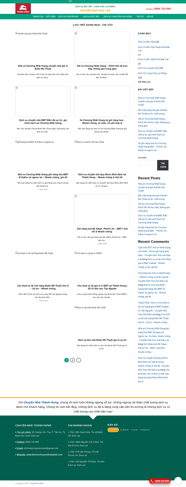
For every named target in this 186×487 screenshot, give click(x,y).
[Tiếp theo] (78, 360)
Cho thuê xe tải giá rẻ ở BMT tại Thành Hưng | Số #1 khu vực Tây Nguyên (102, 287)
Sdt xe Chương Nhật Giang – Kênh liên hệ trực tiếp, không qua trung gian (102, 67)
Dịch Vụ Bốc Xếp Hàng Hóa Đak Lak (154, 49)
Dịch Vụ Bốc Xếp (146, 42)
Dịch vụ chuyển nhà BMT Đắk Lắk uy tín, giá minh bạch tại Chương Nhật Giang (43, 121)
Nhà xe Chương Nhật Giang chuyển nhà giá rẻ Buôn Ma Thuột (43, 67)
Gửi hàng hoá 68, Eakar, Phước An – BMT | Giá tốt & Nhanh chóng (102, 230)
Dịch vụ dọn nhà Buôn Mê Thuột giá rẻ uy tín (102, 340)
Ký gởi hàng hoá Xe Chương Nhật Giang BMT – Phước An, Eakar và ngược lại (152, 146)
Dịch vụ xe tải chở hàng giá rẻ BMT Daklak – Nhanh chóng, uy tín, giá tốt (154, 263)
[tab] (113, 430)
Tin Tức (142, 82)
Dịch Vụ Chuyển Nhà (148, 68)
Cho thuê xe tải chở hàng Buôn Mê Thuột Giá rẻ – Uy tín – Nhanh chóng (43, 287)
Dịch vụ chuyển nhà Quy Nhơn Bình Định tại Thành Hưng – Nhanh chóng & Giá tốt (102, 176)
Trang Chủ (38, 16)
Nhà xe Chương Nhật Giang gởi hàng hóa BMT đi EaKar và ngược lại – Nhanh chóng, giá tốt (43, 176)
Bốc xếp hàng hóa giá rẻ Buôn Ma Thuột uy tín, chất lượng (152, 112)
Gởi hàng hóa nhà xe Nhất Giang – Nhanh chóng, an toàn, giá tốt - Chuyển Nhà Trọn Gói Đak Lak (154, 277)
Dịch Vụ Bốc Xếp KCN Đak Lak (153, 59)
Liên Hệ (150, 16)
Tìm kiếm (142, 157)
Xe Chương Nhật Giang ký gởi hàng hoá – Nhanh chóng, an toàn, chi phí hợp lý (102, 121)
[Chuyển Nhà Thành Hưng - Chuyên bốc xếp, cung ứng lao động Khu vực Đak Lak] (29, 8)
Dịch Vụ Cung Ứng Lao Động (152, 73)
